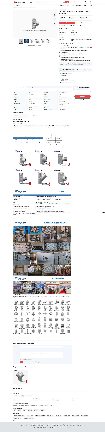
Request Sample (80, 25)
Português (34, 425)
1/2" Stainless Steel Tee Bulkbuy (29, 418)
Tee (30, 7)
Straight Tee (30, 410)
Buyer (67, 5)
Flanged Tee (43, 410)
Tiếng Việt (77, 425)
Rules (91, 5)
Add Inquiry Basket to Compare (35, 45)
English (27, 425)
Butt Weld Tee (36, 410)
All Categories (17, 5)
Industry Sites (60, 424)
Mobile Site (76, 424)
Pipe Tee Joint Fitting (75, 415)
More (14, 420)
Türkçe (74, 425)
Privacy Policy (69, 427)
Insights (80, 424)
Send (21, 361)
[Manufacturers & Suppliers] (19, 2)
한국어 (61, 425)
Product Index (71, 424)
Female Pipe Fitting (50, 415)
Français (38, 425)
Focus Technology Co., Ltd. (45, 427)
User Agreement (58, 427)
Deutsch (50, 425)
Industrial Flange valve (56, 400)
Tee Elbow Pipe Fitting (17, 418)
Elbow (15, 410)
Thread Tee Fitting (67, 415)
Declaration (64, 427)
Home (14, 7)
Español (30, 425)
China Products (31, 424)
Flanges (53, 398)
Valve (14, 398)
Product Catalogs (28, 395)
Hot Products (26, 424)
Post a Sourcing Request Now (43, 361)
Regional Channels (65, 424)
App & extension (78, 5)
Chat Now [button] (85, 22)
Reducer (19, 410)
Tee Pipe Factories (30, 415)
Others (73, 400)
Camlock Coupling (75, 398)
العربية (58, 425)
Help (72, 5)
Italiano (47, 425)
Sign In (61, 82)
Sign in (91, 2)
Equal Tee (33, 7)
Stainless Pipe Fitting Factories (19, 415)
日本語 (64, 425)
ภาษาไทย (70, 425)
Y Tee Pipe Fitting (58, 415)
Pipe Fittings (27, 7)
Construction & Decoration (20, 7)
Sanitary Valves (15, 400)
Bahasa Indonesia (82, 425)
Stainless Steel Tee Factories (40, 415)
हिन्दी (67, 425)
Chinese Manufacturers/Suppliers (39, 424)
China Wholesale (48, 424)
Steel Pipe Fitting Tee (84, 415)
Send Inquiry (67, 22)
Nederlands (54, 425)
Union (24, 410)
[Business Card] (90, 91)
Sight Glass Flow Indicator (37, 400)
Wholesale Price (54, 424)
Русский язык (43, 425)
